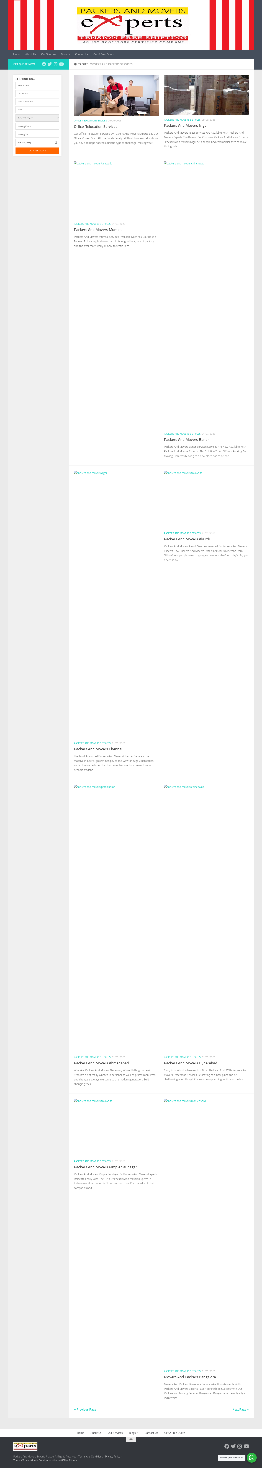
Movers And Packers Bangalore (190, 1377)
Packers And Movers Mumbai (98, 229)
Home (16, 54)
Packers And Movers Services (182, 119)
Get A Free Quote (103, 54)
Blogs (64, 54)
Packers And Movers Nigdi (185, 125)
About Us (30, 54)
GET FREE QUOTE (37, 150)
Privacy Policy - (113, 1456)
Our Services (48, 54)
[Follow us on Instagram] (55, 64)
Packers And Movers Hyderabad (190, 1063)
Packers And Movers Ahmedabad (101, 1063)
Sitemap (73, 1460)
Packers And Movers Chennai (98, 749)
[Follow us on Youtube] (61, 64)
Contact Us (81, 54)
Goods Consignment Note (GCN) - (50, 1460)
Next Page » (240, 1409)
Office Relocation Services (90, 120)
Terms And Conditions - (91, 1456)
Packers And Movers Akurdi (187, 539)
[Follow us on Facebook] (44, 64)
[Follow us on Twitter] (50, 64)
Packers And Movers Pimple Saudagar (105, 1167)
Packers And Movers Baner (186, 439)
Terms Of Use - (22, 1460)
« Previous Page (85, 1409)
